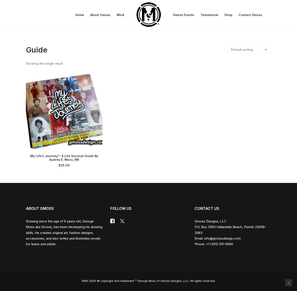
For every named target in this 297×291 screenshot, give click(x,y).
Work (120, 15)
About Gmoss (100, 15)
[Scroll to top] (288, 282)
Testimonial (209, 15)
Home (79, 15)
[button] (64, 112)
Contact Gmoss (250, 15)
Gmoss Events (183, 15)
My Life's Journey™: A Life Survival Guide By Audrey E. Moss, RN (64, 157)
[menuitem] (79, 15)
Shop (228, 15)
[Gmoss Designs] (148, 15)
